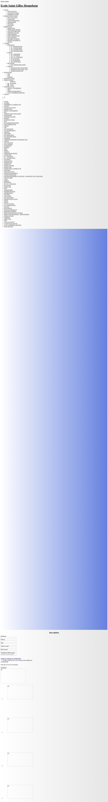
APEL (8, 75)
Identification (8, 161)
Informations (8, 162)
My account (7, 185)
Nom (2, 643)
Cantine (9, 42)
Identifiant (3, 636)
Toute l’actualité (9, 222)
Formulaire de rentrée (13, 30)
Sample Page (7, 219)
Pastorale (10, 23)
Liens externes (8, 178)
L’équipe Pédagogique (10, 175)
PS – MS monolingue (16, 46)
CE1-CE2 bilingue (15, 60)
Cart (5, 127)
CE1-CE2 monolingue (16, 49)
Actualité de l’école (13, 13)
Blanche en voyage (9, 78)
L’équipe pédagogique (13, 20)
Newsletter (7, 187)
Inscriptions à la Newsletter (12, 168)
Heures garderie (12, 34)
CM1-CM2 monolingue (17, 51)
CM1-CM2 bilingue (16, 62)
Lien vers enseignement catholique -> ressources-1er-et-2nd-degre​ (23, 176)
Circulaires (7, 133)
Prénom (3, 639)
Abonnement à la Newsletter (12, 104)
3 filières (6, 43)
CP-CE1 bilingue (15, 58)
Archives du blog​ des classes (19, 68)
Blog (5, 121)
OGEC (8, 74)
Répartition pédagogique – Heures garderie (16, 214)
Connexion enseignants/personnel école (16, 139)
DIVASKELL (10, 77)
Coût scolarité (11, 37)
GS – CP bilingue (15, 55)
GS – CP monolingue (16, 48)
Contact (6, 94)
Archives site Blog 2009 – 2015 (19, 69)
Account (6, 106)
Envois (6, 150)
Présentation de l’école (11, 16)
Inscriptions (11, 28)
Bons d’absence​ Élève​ (13, 36)
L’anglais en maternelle (14, 91)
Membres (6, 181)
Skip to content (5, 1)
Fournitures (7, 155)
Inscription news (9, 165)
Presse (6, 200)
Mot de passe (4, 649)
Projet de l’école (12, 17)
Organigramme (11, 22)
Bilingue (9, 52)
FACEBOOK (6, 152)
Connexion (7, 138)
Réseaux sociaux (9, 80)
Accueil (6, 10)
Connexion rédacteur (17, 71)
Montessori (10, 63)
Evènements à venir (13, 14)
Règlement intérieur (13, 39)
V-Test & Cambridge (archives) (16, 93)
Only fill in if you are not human (9, 664)
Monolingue (10, 45)
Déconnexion (7, 146)
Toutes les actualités (10, 223)
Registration (8, 208)
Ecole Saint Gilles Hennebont (19, 5)
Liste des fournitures (13, 31)
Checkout (7, 132)
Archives (9, 66)
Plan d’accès (11, 19)
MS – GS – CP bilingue (17, 57)
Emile (8, 89)
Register (6, 207)
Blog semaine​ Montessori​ (18, 65)
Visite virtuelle (12, 11)
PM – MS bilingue (15, 54)
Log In (6, 179)
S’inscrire (7, 217)
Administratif (8, 26)
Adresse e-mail (5, 646)
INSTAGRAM (7, 170)
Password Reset (8, 193)
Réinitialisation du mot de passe (13, 213)
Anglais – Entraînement (14, 88)
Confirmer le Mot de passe (8, 652)
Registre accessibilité (13, 40)
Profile (6, 202)
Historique (10, 25)
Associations (8, 72)
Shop (5, 220)
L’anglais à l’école (9, 86)
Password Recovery (9, 191)
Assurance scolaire (13, 33)
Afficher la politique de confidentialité (11, 658)
